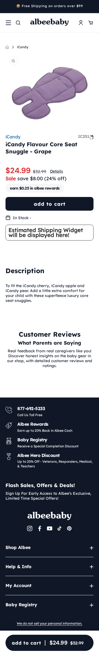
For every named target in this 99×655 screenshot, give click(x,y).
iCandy (22, 47)
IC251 (83, 136)
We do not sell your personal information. (49, 623)
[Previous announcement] (7, 7)
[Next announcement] (92, 7)
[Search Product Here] (18, 22)
